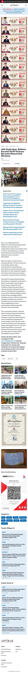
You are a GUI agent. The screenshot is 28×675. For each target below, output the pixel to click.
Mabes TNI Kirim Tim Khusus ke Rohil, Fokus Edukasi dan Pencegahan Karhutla (7, 407)
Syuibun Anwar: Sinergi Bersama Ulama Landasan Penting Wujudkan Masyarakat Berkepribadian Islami (13, 213)
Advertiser (3, 655)
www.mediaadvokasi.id (8, 341)
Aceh (3, 358)
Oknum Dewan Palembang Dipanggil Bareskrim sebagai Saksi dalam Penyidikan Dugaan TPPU (12, 536)
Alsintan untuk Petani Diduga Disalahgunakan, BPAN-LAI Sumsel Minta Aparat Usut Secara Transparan (14, 609)
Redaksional (18, 649)
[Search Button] (25, 5)
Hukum (3, 532)
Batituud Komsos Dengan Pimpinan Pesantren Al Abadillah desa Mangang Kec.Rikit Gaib (13, 222)
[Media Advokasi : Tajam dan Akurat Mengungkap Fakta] (14, 5)
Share (17, 163)
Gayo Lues (10, 358)
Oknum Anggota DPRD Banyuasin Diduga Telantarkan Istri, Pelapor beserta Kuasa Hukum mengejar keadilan (14, 556)
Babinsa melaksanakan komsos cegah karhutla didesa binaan (13, 233)
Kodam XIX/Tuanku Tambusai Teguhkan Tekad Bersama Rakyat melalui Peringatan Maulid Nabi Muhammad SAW (6, 392)
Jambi (3, 562)
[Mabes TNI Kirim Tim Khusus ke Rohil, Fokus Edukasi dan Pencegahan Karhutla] (7, 400)
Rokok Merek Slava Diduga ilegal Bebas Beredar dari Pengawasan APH (13, 565)
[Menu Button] (2, 5)
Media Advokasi (16, 671)
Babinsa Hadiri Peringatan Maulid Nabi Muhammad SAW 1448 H (14, 228)
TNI (17, 358)
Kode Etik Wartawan (6, 649)
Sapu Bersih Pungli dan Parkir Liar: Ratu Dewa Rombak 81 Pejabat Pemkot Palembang (13, 546)
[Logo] (14, 641)
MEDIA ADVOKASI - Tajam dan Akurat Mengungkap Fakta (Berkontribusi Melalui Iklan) (14, 11)
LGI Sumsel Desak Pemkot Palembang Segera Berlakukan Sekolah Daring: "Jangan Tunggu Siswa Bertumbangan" (13, 574)
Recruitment (4, 666)
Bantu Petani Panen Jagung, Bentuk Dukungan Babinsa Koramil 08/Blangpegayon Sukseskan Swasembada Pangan (13, 197)
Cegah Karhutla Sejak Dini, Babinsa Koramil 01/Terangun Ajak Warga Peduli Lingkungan (13, 205)
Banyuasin (4, 552)
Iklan (17, 651)
